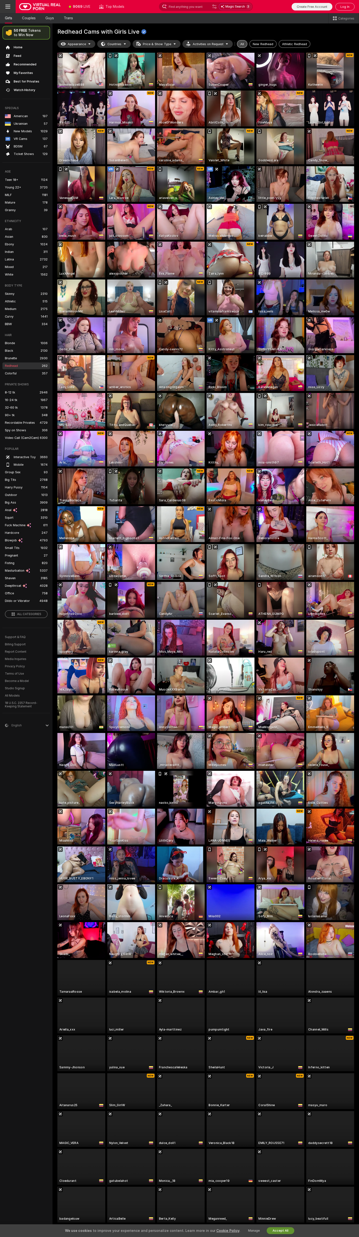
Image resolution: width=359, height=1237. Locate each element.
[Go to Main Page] (40, 6)
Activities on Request (208, 44)
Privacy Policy (15, 666)
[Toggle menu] (8, 6)
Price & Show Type (157, 44)
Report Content (15, 651)
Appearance (77, 44)
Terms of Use (14, 673)
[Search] (214, 6)
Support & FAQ (15, 637)
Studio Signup (15, 688)
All (242, 44)
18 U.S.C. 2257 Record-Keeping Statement (21, 704)
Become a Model (17, 681)
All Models (12, 695)
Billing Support (15, 644)
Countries (114, 44)
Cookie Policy (227, 1231)
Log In (344, 7)
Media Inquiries (15, 659)
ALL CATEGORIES (29, 614)
